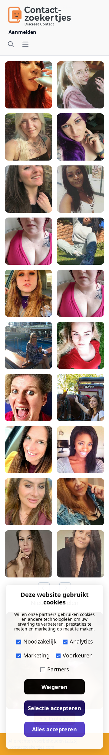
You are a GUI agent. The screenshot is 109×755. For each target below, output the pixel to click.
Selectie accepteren (54, 708)
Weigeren (54, 686)
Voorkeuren (78, 655)
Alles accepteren (54, 729)
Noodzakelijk (40, 641)
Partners (58, 669)
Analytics (81, 641)
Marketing (36, 655)
